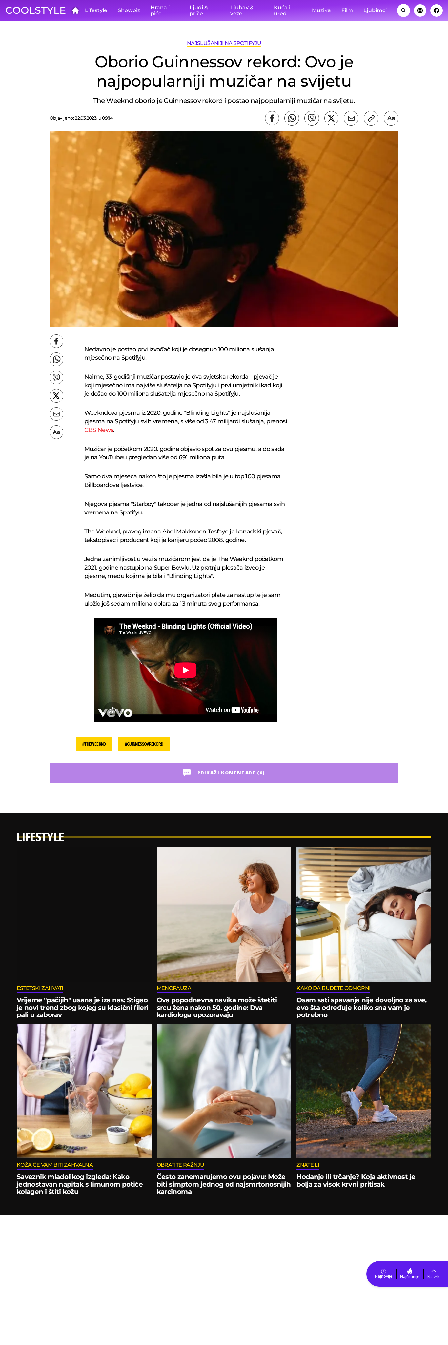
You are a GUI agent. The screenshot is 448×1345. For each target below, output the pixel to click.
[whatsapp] (291, 118)
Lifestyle (96, 10)
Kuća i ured (282, 10)
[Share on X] (331, 118)
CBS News (98, 429)
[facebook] (272, 118)
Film (347, 10)
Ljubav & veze (242, 10)
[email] (351, 118)
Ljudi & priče (199, 10)
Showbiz (129, 10)
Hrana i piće (160, 10)
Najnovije (383, 1276)
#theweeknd (94, 744)
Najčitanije (409, 1276)
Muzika (321, 10)
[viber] (311, 118)
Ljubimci (375, 10)
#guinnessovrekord (144, 744)
